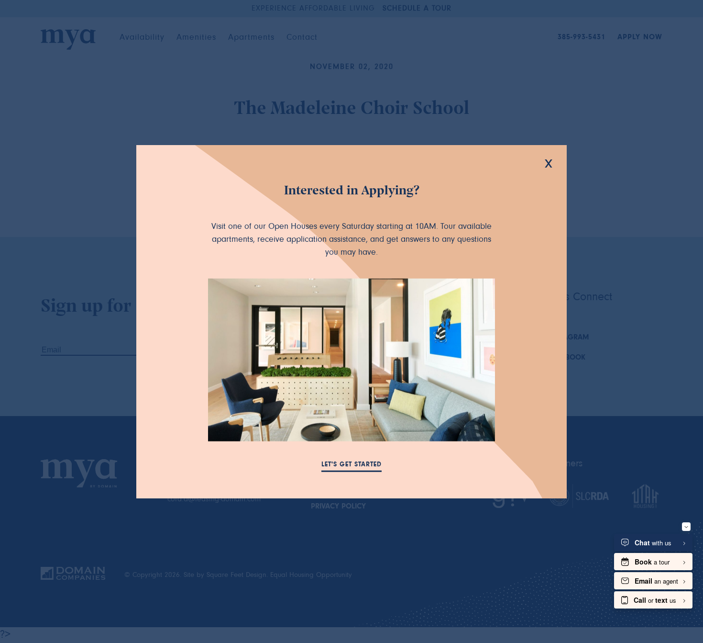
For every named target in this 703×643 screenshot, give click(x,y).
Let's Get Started (351, 465)
